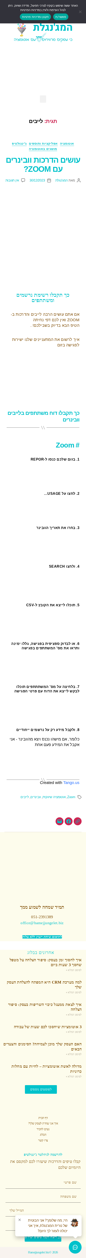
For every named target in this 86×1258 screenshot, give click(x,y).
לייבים (25, 797)
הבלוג (43, 1134)
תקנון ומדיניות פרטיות (35, 17)
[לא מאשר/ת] (80, 11)
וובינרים (35, 797)
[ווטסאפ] (78, 821)
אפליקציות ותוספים (43, 143)
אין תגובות (12, 180)
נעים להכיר (43, 1129)
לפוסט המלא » (74, 970)
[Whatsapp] (70, 69)
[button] (43, 99)
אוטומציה (67, 143)
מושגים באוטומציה (43, 149)
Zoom (71, 797)
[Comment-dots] (29, 69)
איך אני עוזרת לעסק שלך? (43, 1123)
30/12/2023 (37, 180)
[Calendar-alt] (15, 69)
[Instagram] (43, 69)
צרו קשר (43, 1140)
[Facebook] (56, 69)
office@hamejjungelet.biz (42, 923)
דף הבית (43, 1118)
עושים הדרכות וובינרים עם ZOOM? (43, 164)
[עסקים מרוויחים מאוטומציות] (69, 821)
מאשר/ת (60, 17)
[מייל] (60, 821)
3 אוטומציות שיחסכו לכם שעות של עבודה (48, 1027)
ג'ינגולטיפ (19, 143)
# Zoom (67, 445)
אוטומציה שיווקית (54, 797)
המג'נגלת (61, 180)
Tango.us (71, 782)
